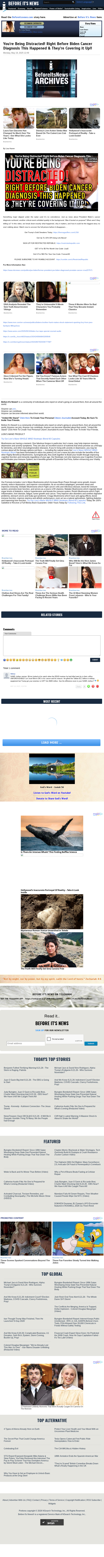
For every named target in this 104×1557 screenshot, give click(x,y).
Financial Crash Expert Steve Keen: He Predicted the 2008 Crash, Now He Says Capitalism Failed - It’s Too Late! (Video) (76, 1335)
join (14, 409)
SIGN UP (39, 1030)
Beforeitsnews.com (22, 17)
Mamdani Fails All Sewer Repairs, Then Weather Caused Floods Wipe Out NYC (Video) (76, 1195)
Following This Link (76, 503)
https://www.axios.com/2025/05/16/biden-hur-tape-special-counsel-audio (32, 331)
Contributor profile (25, 32)
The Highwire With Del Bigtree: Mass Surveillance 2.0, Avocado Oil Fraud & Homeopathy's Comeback (77, 1163)
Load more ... (51, 742)
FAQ (29, 1500)
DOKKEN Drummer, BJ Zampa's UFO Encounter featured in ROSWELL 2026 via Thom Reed (76, 1204)
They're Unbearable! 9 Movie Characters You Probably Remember (50, 307)
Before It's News (23, 3)
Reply (79, 686)
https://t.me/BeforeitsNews (79, 998)
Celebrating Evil (11, 1448)
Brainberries (8, 313)
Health (30, 8)
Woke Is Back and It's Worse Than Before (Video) (26, 1172)
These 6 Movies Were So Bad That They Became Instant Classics (82, 307)
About (5, 1500)
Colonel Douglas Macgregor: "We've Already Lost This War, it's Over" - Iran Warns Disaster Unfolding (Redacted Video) (26, 1347)
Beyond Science (41, 8)
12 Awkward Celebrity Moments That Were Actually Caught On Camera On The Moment (52, 1407)
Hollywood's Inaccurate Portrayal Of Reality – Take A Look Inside (18, 562)
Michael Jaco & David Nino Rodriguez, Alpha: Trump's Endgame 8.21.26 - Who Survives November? (75, 1070)
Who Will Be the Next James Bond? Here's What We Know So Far (85, 563)
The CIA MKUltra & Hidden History (69, 1448)
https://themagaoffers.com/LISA (66, 232)
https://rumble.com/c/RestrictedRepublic (72, 259)
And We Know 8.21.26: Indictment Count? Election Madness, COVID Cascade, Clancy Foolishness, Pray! (77, 1082)
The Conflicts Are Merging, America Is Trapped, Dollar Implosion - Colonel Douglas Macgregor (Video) (75, 1309)
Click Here (25, 418)
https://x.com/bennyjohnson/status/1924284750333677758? (27, 342)
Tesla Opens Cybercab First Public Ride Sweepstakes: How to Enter (72, 1440)
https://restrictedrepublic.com (68, 243)
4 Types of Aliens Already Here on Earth (22, 1429)
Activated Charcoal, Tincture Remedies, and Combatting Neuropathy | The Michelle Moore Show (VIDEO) (27, 1196)
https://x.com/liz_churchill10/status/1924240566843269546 (26, 337)
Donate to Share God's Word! (52, 798)
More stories (37, 32)
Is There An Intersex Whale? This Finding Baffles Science (49, 852)
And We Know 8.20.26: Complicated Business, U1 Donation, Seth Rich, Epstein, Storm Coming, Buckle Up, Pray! (26, 1335)
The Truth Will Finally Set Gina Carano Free (42, 968)
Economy (21, 8)
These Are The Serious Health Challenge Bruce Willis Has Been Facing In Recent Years (51, 595)
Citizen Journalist (62, 418)
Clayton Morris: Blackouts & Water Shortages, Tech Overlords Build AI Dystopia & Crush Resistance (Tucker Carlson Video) (77, 1152)
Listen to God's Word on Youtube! (52, 792)
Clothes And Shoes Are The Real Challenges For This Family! (17, 594)
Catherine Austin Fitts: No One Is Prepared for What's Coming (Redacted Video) (74, 1107)
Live (94, 8)
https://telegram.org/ (35, 998)
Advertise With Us (17, 1500)
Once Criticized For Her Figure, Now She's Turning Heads (18, 377)
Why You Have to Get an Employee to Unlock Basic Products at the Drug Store (27, 1474)
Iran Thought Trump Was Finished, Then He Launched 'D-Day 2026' (23, 1320)
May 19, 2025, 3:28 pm (18, 686)
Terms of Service (56, 1500)
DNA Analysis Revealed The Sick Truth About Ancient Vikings (17, 307)
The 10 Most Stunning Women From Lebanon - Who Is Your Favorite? (83, 595)
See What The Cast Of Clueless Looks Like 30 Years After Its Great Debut (83, 378)
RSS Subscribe (94, 1500)
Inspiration (86, 8)
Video (100, 8)
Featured (12, 8)
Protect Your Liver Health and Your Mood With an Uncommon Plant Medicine (76, 1430)
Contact (35, 1500)
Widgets (52, 1504)
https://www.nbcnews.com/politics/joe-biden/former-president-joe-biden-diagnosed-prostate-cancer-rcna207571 (47, 270)
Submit (91, 1043)
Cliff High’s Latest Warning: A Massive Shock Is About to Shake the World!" (75, 1117)
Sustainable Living (72, 8)
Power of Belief (56, 8)
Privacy (44, 1500)
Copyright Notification (75, 1500)
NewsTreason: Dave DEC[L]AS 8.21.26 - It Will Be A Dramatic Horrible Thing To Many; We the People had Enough (27, 1118)
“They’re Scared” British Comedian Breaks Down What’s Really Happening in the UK (76, 1464)
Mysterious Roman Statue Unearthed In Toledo (44, 930)
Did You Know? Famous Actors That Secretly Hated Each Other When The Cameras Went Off (51, 378)
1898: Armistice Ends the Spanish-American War (76, 1456)
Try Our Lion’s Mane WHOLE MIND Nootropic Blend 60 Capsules (30, 439)
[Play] (52, 769)
